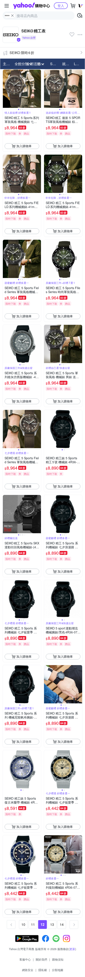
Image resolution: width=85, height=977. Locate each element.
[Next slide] (38, 88)
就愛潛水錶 (66, 63)
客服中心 (25, 959)
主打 (6, 63)
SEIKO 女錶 (54, 63)
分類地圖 (57, 970)
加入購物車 (24, 146)
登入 (61, 5)
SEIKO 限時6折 (22, 52)
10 (23, 924)
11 (33, 924)
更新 (72, 949)
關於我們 (41, 959)
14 (62, 924)
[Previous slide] (5, 88)
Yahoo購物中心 (31, 6)
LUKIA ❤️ (78, 63)
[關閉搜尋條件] (12, 15)
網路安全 (27, 970)
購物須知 (57, 959)
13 (52, 924)
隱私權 (42, 970)
